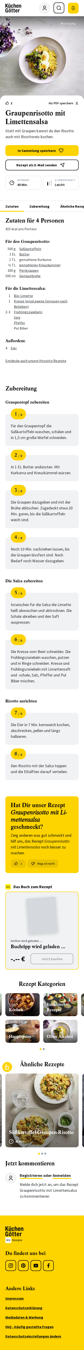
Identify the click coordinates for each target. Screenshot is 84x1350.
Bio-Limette (23, 295)
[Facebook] (48, 1265)
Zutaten (12, 206)
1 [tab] (40, 1049)
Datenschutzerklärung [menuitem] (23, 1308)
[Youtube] (35, 1265)
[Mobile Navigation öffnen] (73, 8)
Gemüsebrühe (30, 276)
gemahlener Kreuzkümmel (39, 265)
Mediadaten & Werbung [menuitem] (24, 1317)
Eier (14, 348)
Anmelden (62, 1175)
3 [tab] (45, 1154)
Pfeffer (19, 323)
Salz (17, 317)
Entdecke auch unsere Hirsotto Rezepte (35, 360)
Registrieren (31, 1175)
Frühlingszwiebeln (28, 312)
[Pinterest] (23, 1265)
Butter (24, 254)
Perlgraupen (29, 270)
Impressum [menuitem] (14, 1298)
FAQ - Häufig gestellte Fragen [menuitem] (29, 1326)
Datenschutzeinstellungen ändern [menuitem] (33, 1336)
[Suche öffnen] (59, 7)
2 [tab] (43, 1049)
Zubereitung (39, 206)
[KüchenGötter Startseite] (13, 8)
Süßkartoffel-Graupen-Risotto (41, 1132)
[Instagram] (10, 1265)
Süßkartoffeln (30, 248)
